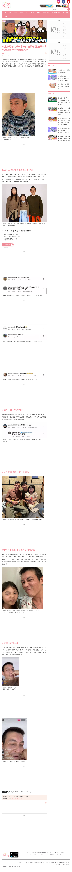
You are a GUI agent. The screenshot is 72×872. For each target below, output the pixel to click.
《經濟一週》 (59, 854)
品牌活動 (65, 12)
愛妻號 (16, 791)
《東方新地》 (34, 854)
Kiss (3, 55)
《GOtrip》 (56, 852)
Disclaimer (58, 864)
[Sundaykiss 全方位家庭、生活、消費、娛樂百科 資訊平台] (12, 5)
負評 (22, 791)
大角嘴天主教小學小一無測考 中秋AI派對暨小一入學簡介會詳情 (64, 111)
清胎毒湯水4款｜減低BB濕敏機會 (64, 71)
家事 (10, 12)
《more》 (40, 854)
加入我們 (6, 16)
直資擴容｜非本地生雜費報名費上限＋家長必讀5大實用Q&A (64, 138)
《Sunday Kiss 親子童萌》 (49, 854)
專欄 (38, 12)
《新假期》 (51, 852)
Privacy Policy (66, 864)
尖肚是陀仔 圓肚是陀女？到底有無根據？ (63, 86)
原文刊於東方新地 (17, 798)
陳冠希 (28, 791)
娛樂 (3, 53)
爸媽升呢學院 (56, 12)
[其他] (46, 54)
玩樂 (21, 12)
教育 (15, 12)
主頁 (4, 12)
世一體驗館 (46, 12)
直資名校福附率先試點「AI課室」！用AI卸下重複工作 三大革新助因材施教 (64, 122)
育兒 (27, 12)
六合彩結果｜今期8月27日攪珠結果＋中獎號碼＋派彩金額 (64, 78)
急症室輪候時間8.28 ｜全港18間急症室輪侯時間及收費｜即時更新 (64, 101)
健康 (32, 12)
